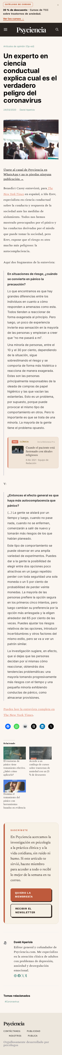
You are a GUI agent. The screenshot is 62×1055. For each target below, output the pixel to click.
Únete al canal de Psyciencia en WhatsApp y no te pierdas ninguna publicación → (27, 174)
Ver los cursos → (13, 18)
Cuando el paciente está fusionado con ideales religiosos (40, 451)
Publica (33, 1035)
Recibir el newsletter (25, 910)
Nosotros (15, 1035)
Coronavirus (12, 1001)
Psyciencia (31, 29)
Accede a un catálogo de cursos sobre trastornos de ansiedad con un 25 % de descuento (39, 768)
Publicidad (33, 1031)
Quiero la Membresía (24, 894)
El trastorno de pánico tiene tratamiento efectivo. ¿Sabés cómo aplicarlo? (14, 768)
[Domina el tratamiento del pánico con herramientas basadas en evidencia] (14, 786)
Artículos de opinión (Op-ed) (18, 46)
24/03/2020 (9, 109)
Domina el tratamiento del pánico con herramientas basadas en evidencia (14, 801)
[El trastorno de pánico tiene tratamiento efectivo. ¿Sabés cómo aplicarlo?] (14, 753)
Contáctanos (11, 1031)
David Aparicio (27, 109)
